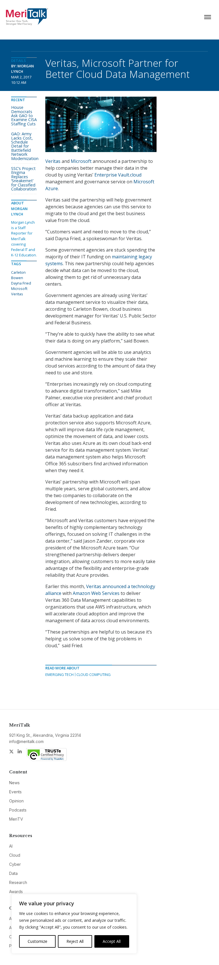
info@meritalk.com (26, 741)
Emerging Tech (59, 674)
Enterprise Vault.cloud (117, 175)
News (14, 782)
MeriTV (16, 819)
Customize (37, 941)
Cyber (15, 864)
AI (11, 846)
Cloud (14, 855)
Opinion (16, 800)
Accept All (112, 941)
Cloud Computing (93, 674)
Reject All (75, 941)
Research (18, 882)
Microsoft (81, 161)
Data (13, 873)
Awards (16, 891)
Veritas (52, 161)
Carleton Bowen (18, 275)
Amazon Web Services (96, 593)
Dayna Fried (21, 283)
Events (15, 791)
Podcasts (18, 810)
